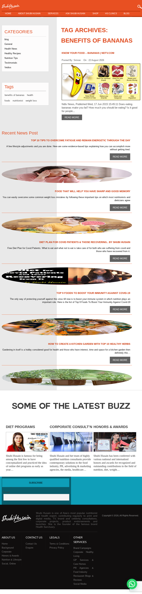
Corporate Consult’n (71, 427)
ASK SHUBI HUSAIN (75, 13)
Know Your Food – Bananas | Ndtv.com (88, 53)
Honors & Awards (111, 427)
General (8, 44)
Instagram (137, 483)
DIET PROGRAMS (20, 427)
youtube (124, 483)
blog (7, 39)
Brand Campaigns (82, 548)
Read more (72, 117)
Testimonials (11, 62)
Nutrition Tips (11, 58)
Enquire (29, 547)
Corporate (6, 551)
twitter (117, 483)
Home (8, 13)
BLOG (126, 13)
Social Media (79, 584)
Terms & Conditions (59, 543)
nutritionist (18, 100)
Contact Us (31, 543)
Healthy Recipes (13, 53)
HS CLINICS (111, 13)
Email (6, 492)
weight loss (31, 100)
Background (8, 547)
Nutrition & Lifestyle (11, 559)
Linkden (130, 483)
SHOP (95, 13)
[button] (132, 584)
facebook (111, 483)
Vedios (8, 67)
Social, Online (9, 563)
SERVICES (53, 13)
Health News (11, 48)
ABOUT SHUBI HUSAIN (29, 13)
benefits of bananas (14, 95)
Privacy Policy (57, 547)
